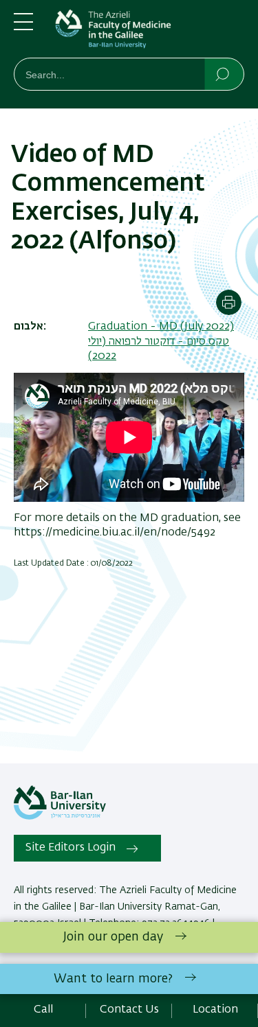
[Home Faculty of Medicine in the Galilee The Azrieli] (149, 31)
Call (43, 1009)
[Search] (223, 73)
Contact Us (129, 1009)
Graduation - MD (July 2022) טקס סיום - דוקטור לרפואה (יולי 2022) (161, 341)
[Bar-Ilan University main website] (60, 817)
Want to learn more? (113, 979)
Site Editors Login (70, 847)
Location (215, 1009)
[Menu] (23, 27)
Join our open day (113, 937)
